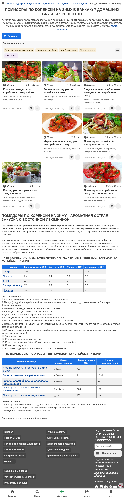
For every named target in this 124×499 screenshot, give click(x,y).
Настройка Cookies (14, 455)
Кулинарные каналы (15, 482)
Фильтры (12, 36)
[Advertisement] (21, 132)
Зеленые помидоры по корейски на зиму (24, 375)
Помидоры (8, 276)
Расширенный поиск (15, 471)
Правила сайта (12, 437)
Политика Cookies (14, 449)
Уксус (6, 280)
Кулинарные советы (58, 437)
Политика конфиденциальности (22, 443)
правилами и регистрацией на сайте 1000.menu (106, 472)
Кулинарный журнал (58, 449)
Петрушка (8, 290)
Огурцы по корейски (47, 50)
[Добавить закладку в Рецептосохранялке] (31, 108)
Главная (8, 432)
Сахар (6, 271)
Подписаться (109, 453)
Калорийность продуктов (61, 443)
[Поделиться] (121, 485)
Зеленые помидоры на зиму (19, 50)
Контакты (9, 461)
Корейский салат (68, 50)
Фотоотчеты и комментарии (19, 476)
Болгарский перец (12, 285)
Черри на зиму (87, 50)
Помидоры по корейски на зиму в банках (24, 395)
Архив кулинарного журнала (62, 455)
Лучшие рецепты (56, 432)
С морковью (11, 55)
